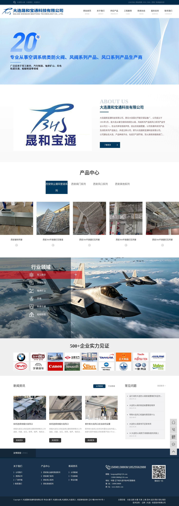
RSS (144, 2)
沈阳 (132, 500)
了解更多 (107, 145)
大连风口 (37, 2)
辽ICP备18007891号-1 (97, 500)
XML (149, 2)
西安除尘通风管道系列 (57, 187)
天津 (140, 500)
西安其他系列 (122, 184)
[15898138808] (173, 429)
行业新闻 (111, 386)
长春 (136, 500)
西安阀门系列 (78, 184)
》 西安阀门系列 (47, 476)
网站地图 (139, 2)
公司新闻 (99, 386)
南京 (164, 500)
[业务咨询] (173, 422)
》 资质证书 (17, 476)
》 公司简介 (17, 472)
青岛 (160, 500)
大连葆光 (29, 2)
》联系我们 (17, 484)
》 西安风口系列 (47, 480)
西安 (156, 500)
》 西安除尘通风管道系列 (50, 472)
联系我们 (168, 12)
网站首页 (87, 12)
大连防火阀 (21, 2)
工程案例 (128, 12)
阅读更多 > (161, 386)
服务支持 (155, 12)
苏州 (148, 500)
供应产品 (114, 12)
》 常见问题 (73, 480)
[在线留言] (173, 444)
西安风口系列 (100, 184)
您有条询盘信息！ (159, 2)
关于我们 (101, 12)
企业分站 (131, 2)
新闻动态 (141, 12)
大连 (129, 500)
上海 (144, 500)
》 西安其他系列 (47, 484)
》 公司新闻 (73, 472)
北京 (152, 500)
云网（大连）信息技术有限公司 (154, 503)
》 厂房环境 (17, 480)
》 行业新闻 (73, 476)
